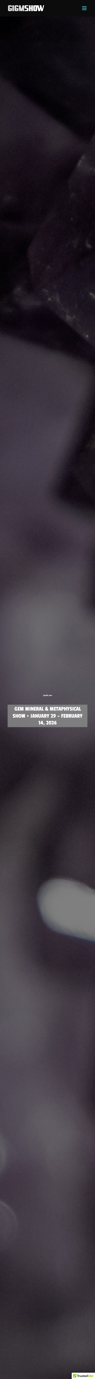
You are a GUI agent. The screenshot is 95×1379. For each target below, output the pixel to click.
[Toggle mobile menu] (84, 8)
